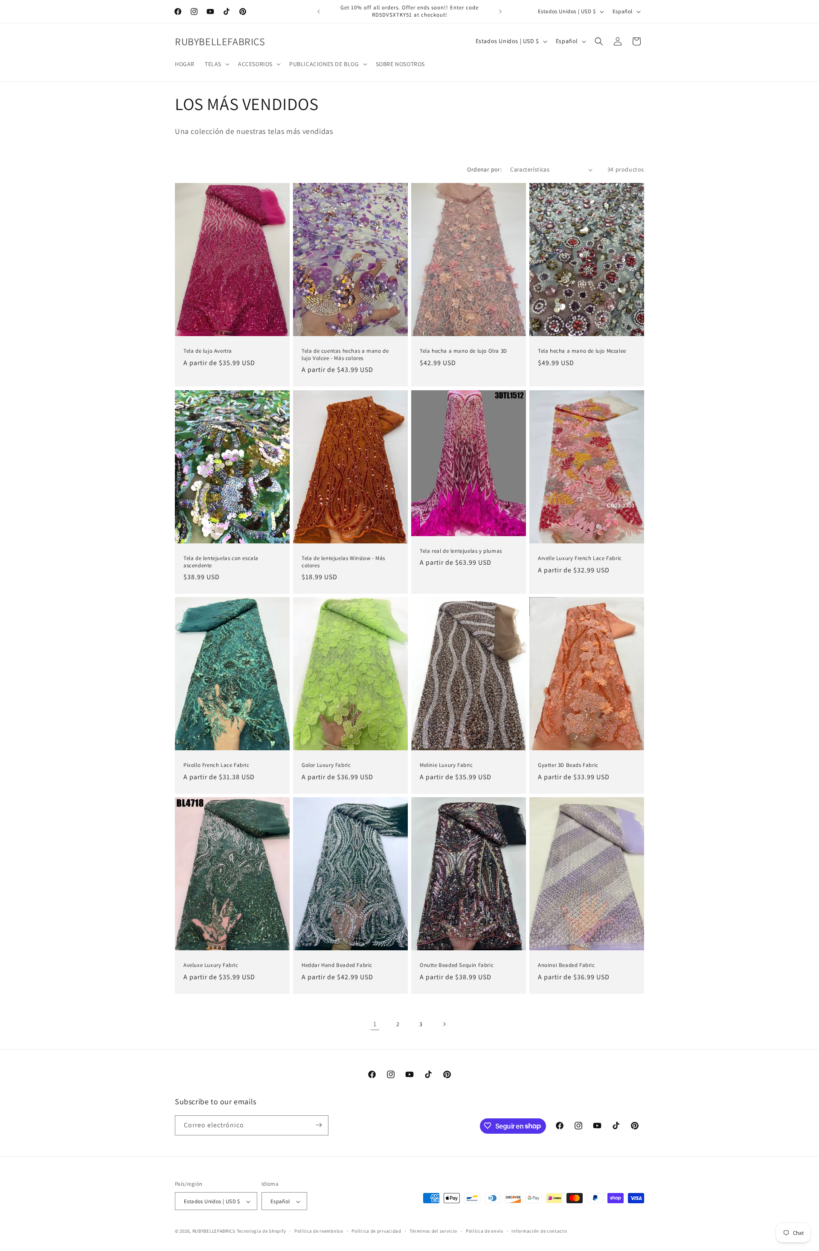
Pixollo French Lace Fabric (216, 765)
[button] (216, 64)
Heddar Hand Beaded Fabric (337, 965)
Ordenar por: (484, 169)
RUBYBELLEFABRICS (213, 1231)
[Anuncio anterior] (318, 11)
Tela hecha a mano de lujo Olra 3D (463, 351)
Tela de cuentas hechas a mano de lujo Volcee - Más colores (345, 355)
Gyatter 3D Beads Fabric (568, 765)
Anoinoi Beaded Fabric (566, 965)
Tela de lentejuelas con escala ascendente (220, 562)
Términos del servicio (433, 1231)
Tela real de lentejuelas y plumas (461, 550)
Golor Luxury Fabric (326, 765)
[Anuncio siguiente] (500, 11)
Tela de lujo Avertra (207, 351)
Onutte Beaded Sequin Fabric (457, 965)
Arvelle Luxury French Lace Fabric (580, 558)
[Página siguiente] (444, 1024)
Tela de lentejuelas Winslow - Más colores (343, 562)
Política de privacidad (376, 1231)
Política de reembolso (318, 1231)
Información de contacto (539, 1231)
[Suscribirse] (318, 1125)
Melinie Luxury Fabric (446, 765)
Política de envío (484, 1231)
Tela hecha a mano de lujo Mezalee (582, 351)
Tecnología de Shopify (261, 1231)
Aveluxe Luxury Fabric (210, 965)
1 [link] (375, 1023)
